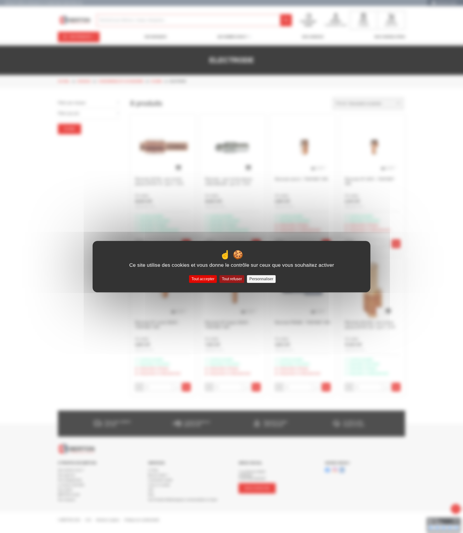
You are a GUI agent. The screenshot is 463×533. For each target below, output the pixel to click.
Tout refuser (232, 279)
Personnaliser (261, 279)
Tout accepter (202, 279)
